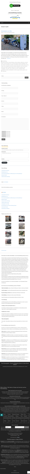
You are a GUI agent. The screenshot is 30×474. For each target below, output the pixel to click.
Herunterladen (18, 437)
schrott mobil (7, 68)
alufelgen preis (22, 62)
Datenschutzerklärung (3, 468)
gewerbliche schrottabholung (14, 64)
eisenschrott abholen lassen (7, 63)
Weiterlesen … (9, 58)
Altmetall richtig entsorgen (5, 202)
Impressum (15, 470)
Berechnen (26, 427)
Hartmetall (17, 420)
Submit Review (4, 162)
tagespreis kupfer (19, 69)
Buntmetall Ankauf (4, 175)
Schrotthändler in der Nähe (6, 31)
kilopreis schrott (3, 66)
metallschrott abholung (19, 67)
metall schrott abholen (24, 66)
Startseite (12, 10)
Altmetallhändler (12, 464)
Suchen (3, 75)
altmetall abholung (11, 62)
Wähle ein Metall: (3, 427)
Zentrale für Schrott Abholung (6, 176)
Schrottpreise (9, 417)
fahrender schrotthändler (6, 64)
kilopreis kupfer (21, 64)
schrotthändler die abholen (5, 69)
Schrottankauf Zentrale (5, 206)
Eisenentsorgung (4, 250)
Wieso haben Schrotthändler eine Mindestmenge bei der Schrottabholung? (12, 173)
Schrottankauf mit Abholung (5, 208)
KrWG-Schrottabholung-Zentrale (13, 437)
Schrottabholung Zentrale (15, 12)
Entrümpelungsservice (5, 196)
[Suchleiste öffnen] (29, 23)
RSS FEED (4, 192)
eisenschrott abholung (15, 63)
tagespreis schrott (24, 69)
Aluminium (17, 414)
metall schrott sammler (4, 67)
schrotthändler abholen (21, 68)
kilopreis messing (25, 64)
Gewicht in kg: (13, 427)
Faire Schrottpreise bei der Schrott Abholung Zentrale (9, 205)
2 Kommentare (4, 71)
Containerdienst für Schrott (5, 170)
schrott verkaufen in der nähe (14, 68)
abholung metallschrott (5, 62)
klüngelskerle (18, 66)
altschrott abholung (17, 62)
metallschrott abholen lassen (12, 67)
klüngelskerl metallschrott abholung (11, 66)
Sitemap (15, 466)
